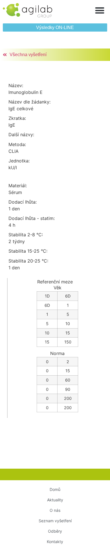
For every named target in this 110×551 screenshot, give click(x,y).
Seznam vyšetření (55, 520)
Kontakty (55, 541)
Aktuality (55, 499)
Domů (55, 489)
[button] (100, 10)
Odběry (55, 531)
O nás (55, 510)
